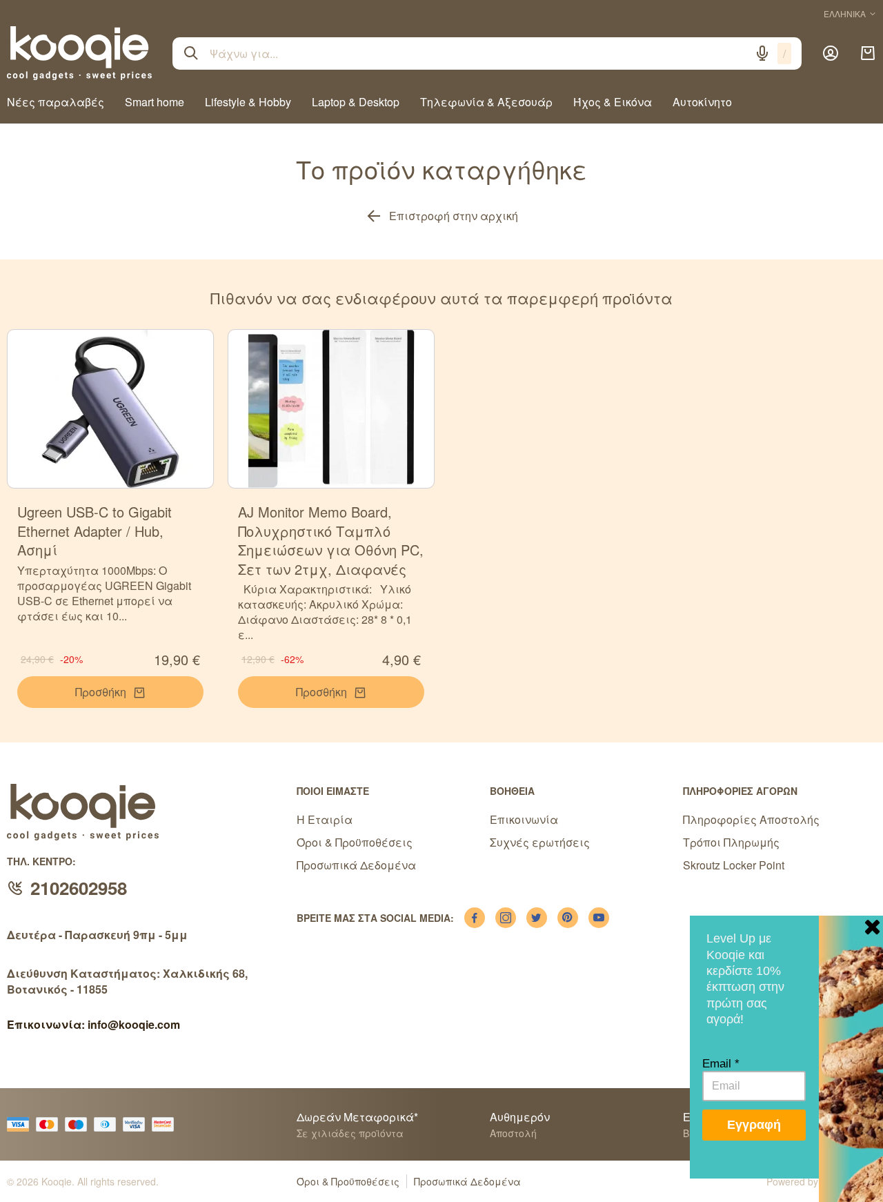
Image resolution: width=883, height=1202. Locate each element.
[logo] (79, 53)
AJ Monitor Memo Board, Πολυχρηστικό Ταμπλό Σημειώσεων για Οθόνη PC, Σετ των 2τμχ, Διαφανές (331, 540)
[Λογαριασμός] (830, 53)
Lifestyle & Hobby (248, 102)
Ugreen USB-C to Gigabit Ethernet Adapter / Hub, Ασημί (94, 531)
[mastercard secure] (166, 1124)
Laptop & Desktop (355, 102)
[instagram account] (505, 917)
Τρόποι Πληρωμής (731, 842)
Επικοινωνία (524, 819)
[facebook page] (474, 917)
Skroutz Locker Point (733, 865)
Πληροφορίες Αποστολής (751, 819)
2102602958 (78, 887)
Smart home (154, 102)
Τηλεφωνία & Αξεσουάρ (486, 102)
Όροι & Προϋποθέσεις (355, 842)
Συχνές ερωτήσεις (540, 842)
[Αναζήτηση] (191, 53)
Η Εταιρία (325, 819)
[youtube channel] (598, 917)
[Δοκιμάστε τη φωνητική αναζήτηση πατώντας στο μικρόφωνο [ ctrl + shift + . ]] (762, 53)
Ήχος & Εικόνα (612, 102)
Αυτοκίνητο (702, 102)
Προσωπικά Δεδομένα (356, 865)
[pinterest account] (567, 917)
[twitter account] (536, 917)
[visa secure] (137, 1124)
